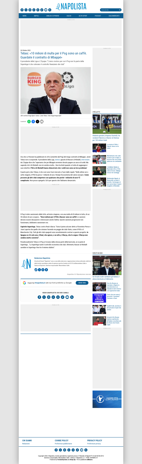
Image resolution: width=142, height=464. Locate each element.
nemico (57, 160)
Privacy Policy (94, 440)
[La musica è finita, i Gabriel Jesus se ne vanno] (99, 148)
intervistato (85, 160)
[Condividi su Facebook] (33, 121)
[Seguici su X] (26, 10)
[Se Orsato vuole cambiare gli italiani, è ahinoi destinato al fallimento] (107, 266)
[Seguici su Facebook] (22, 10)
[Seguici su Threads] (37, 10)
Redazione (26, 444)
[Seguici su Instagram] (29, 10)
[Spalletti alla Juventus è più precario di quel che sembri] (99, 310)
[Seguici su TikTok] (41, 10)
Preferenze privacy (94, 444)
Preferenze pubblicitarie (63, 444)
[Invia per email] (41, 121)
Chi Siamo (27, 440)
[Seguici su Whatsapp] (33, 10)
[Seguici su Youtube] (45, 10)
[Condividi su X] (37, 121)
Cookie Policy (61, 440)
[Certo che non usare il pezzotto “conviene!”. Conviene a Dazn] (99, 298)
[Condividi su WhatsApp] (29, 121)
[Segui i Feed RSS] (49, 10)
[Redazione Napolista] (26, 264)
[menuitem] (24, 15)
